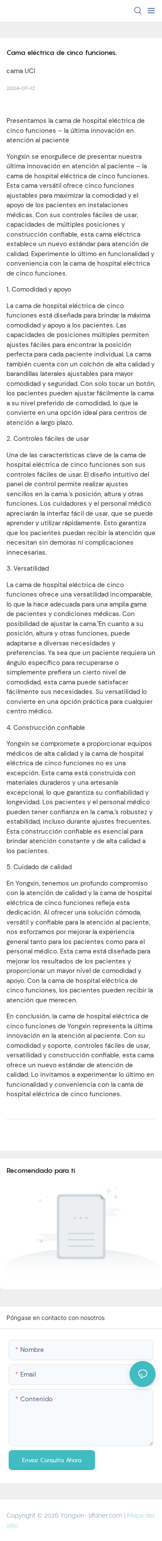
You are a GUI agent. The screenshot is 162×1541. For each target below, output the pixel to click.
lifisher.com (106, 1515)
